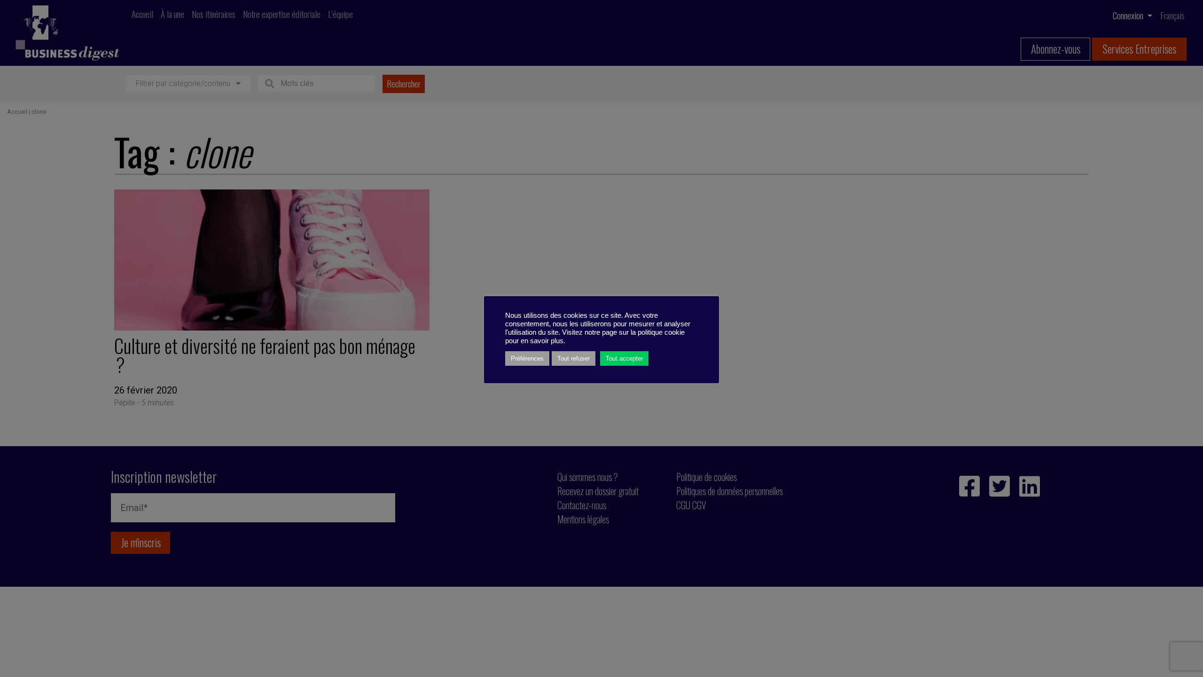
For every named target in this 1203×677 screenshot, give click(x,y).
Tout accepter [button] (624, 358)
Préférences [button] (527, 358)
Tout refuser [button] (573, 358)
